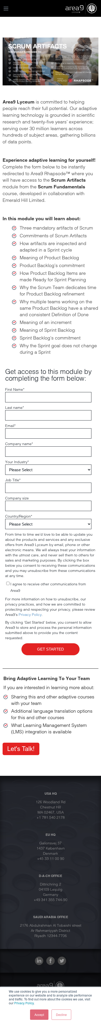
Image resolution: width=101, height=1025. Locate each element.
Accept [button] (39, 1014)
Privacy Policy (24, 1003)
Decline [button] (61, 1014)
